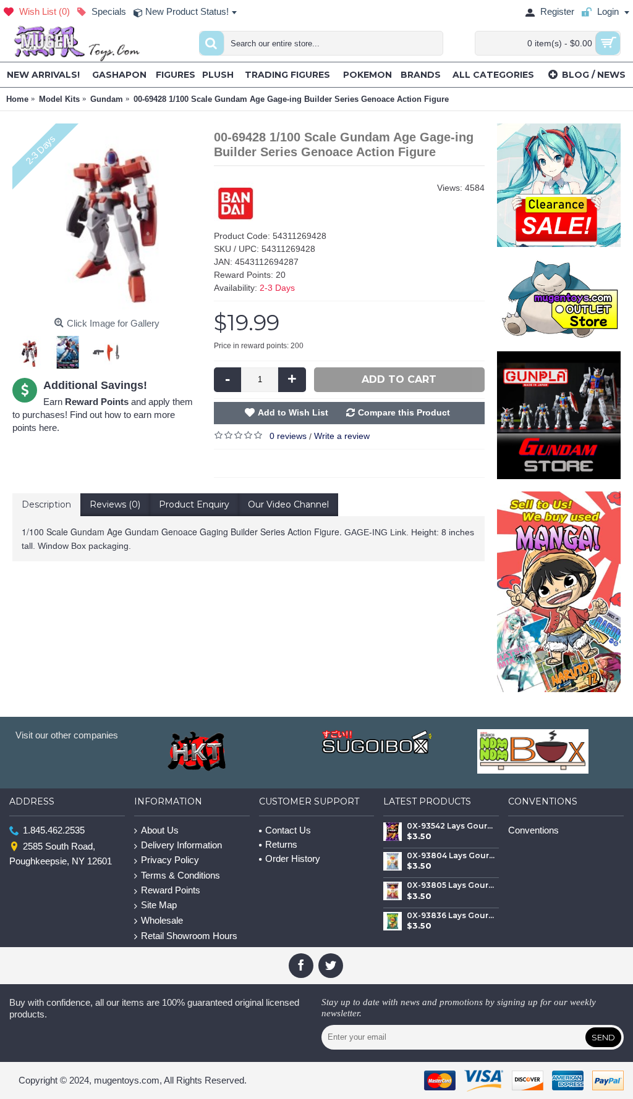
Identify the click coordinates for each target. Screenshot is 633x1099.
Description (46, 504)
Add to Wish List (293, 412)
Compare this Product (404, 412)
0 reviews (288, 436)
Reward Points (170, 890)
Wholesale (162, 920)
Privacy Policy (170, 860)
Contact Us (288, 830)
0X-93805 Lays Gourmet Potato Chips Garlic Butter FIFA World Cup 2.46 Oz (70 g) (451, 885)
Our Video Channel (288, 504)
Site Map (159, 905)
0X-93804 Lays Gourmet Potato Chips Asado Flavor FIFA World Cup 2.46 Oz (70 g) (451, 855)
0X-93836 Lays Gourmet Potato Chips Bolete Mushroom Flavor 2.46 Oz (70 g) (451, 915)
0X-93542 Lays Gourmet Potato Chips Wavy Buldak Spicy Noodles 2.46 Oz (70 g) (451, 826)
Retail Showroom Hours (189, 935)
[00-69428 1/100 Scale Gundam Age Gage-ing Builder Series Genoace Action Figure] (107, 217)
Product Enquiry (194, 504)
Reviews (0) (115, 504)
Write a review (342, 436)
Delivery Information (181, 845)
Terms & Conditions (180, 875)
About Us (160, 830)
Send (603, 1037)
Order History (292, 858)
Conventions (533, 830)
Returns (281, 844)
